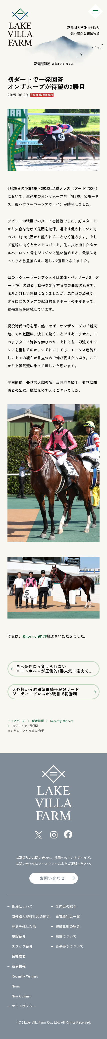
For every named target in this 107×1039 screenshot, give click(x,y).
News (16, 986)
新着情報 (38, 721)
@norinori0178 (34, 636)
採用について (65, 936)
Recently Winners (61, 721)
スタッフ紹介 (22, 946)
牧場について (22, 906)
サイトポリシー (24, 1005)
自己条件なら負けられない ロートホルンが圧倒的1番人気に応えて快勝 (56, 668)
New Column (21, 995)
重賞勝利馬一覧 (67, 916)
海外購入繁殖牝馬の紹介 (31, 916)
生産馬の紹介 (65, 906)
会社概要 (19, 956)
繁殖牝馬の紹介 (67, 926)
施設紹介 (19, 936)
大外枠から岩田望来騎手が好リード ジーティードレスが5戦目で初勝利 (45, 691)
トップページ (16, 721)
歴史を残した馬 (24, 926)
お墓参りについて (69, 946)
